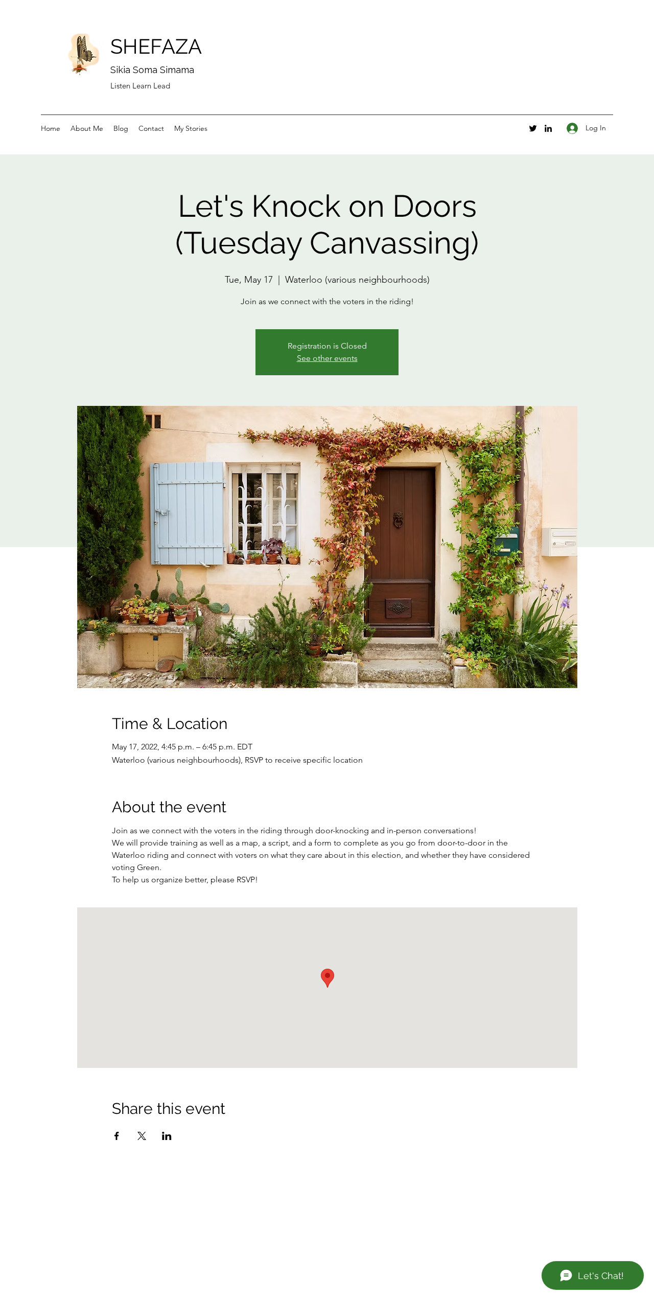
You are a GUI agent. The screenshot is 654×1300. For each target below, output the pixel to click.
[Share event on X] (142, 1136)
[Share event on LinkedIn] (167, 1136)
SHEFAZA (156, 46)
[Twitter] (533, 128)
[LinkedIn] (548, 128)
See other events (327, 358)
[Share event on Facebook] (117, 1136)
